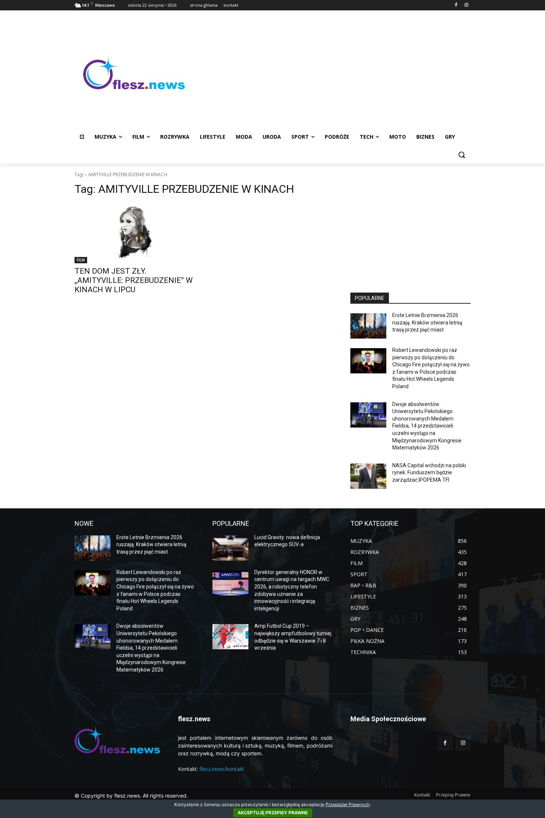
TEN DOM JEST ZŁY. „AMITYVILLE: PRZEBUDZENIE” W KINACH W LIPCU (134, 280)
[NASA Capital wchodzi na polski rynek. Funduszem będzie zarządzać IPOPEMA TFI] (368, 476)
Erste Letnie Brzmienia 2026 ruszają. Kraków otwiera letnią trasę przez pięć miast (427, 322)
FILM (81, 260)
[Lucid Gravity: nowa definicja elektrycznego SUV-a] (230, 548)
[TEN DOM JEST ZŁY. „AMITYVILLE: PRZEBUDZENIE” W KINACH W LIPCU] (135, 233)
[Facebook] (456, 5)
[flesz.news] (134, 72)
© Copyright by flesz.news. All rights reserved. (131, 795)
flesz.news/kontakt (221, 768)
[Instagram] (466, 5)
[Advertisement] (331, 73)
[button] (461, 155)
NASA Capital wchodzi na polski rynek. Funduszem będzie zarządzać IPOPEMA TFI (429, 472)
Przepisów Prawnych (348, 804)
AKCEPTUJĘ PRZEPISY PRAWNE (273, 812)
